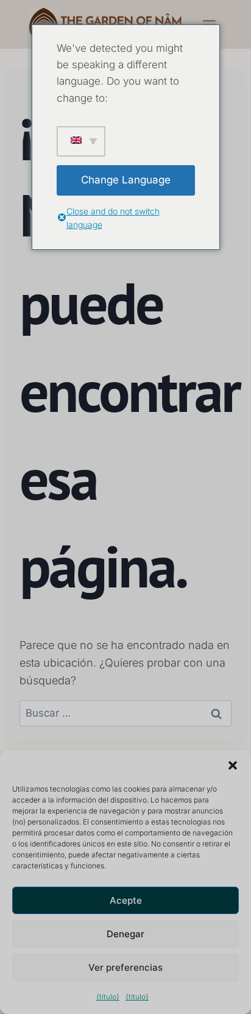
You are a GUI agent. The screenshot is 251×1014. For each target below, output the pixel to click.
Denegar (125, 934)
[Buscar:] (125, 712)
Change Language (126, 180)
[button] (233, 765)
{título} (107, 996)
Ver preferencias (125, 967)
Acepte (126, 900)
